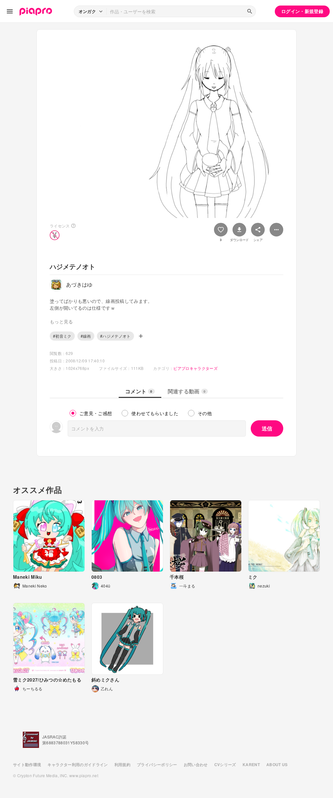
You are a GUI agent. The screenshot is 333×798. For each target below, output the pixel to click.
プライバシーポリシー (157, 764)
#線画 (86, 336)
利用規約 (122, 764)
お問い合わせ (196, 764)
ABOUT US (277, 764)
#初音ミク (62, 336)
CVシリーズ (225, 764)
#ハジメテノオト (115, 336)
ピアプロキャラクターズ (195, 368)
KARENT (251, 764)
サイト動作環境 (27, 764)
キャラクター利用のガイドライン (77, 764)
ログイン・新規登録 (302, 11)
